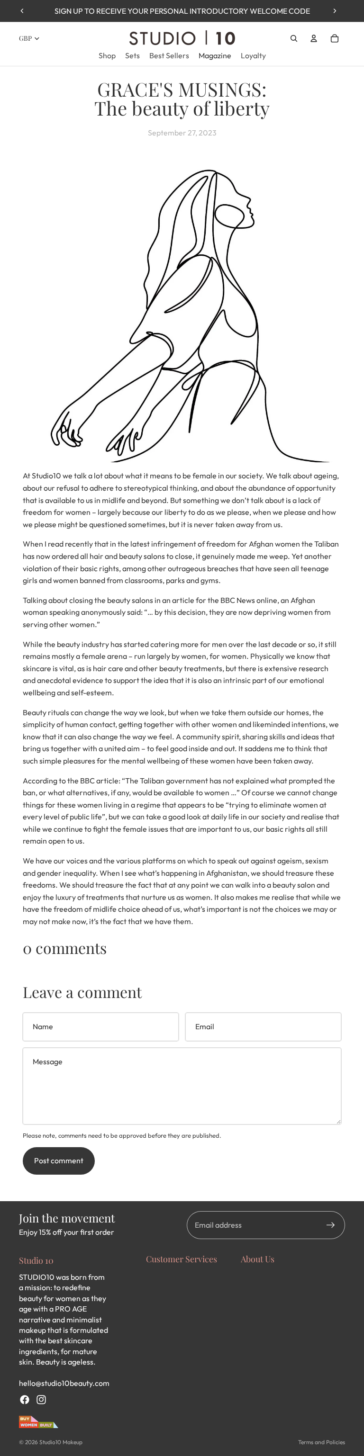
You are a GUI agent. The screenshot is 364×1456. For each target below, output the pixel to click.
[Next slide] (334, 10)
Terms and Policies (321, 1442)
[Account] (313, 38)
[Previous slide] (22, 10)
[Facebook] (24, 1399)
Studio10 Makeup (60, 1442)
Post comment (58, 1160)
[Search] (293, 38)
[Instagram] (41, 1399)
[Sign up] (331, 1225)
